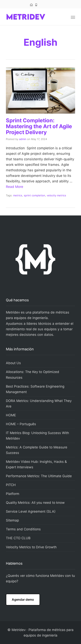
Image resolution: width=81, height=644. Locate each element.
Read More (14, 187)
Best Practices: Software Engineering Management (35, 389)
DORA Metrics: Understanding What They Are (39, 403)
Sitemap (12, 520)
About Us (13, 363)
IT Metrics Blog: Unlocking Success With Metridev (37, 435)
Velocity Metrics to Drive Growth (31, 547)
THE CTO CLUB (18, 538)
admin (22, 139)
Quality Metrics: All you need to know (35, 503)
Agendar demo (23, 599)
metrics (17, 195)
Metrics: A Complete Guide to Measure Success (36, 450)
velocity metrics (56, 195)
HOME (11, 415)
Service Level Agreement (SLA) (30, 511)
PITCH (11, 485)
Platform (12, 494)
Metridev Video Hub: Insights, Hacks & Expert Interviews (36, 464)
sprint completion (34, 195)
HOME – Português (21, 424)
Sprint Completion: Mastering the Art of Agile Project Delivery (39, 126)
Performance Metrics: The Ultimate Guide (39, 476)
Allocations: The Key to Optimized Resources (32, 374)
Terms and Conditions (23, 529)
